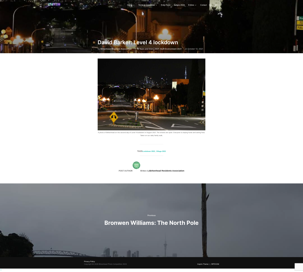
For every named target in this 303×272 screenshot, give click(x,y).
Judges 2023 (179, 5)
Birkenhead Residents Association (116, 49)
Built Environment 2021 (171, 49)
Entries (191, 5)
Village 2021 (161, 151)
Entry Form (165, 5)
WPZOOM (215, 264)
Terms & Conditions (146, 5)
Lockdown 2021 (148, 151)
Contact (203, 5)
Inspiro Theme (202, 264)
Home (129, 5)
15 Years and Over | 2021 (148, 49)
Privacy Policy (89, 261)
